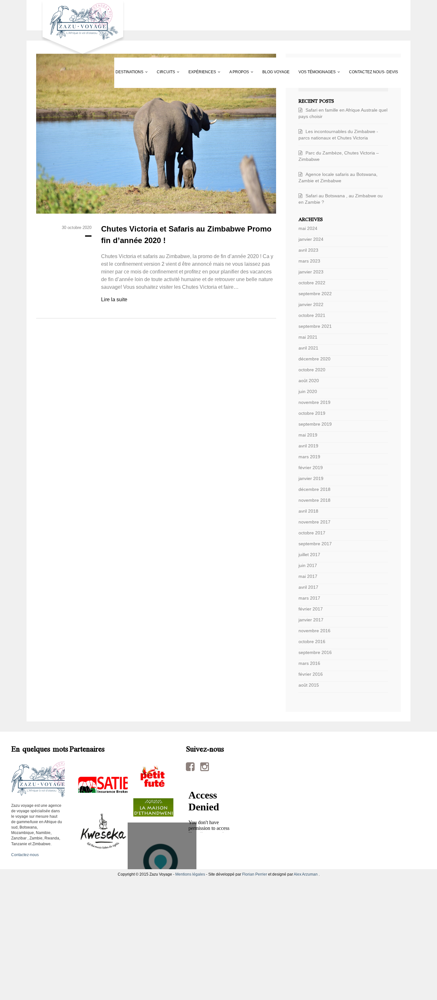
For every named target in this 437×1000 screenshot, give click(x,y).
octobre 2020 (311, 369)
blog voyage (268, 72)
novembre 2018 (314, 500)
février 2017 (310, 608)
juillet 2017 (309, 554)
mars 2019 (309, 456)
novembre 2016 (314, 630)
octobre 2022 (311, 282)
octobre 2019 (311, 413)
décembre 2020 (314, 358)
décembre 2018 (314, 489)
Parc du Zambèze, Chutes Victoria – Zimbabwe (338, 156)
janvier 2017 (310, 619)
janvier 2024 (310, 239)
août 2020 (308, 380)
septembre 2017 (315, 543)
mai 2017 (307, 576)
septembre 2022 (315, 293)
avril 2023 (308, 250)
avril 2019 (308, 445)
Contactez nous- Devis (65, 102)
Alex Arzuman (306, 874)
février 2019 (310, 467)
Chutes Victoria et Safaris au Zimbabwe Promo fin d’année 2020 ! (186, 234)
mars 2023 (309, 261)
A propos (214, 72)
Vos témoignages (325, 72)
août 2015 (308, 685)
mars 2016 (309, 663)
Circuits (108, 72)
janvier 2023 (310, 271)
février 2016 (310, 674)
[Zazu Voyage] (80, 28)
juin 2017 (307, 565)
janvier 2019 (310, 478)
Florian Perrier (254, 874)
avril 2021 (308, 347)
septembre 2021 (315, 326)
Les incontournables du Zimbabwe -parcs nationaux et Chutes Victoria (338, 134)
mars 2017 (309, 598)
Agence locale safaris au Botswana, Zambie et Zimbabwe (337, 177)
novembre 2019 (314, 402)
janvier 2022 (310, 304)
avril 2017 (308, 587)
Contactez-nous (25, 855)
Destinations (55, 72)
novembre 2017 (314, 521)
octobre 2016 (311, 641)
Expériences (161, 72)
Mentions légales (190, 874)
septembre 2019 (315, 424)
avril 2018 (308, 511)
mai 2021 (307, 337)
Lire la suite (114, 299)
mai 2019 (307, 434)
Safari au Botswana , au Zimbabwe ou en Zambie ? (340, 199)
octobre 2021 (311, 315)
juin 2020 (307, 391)
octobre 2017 (311, 532)
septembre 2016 (315, 652)
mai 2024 (307, 228)
